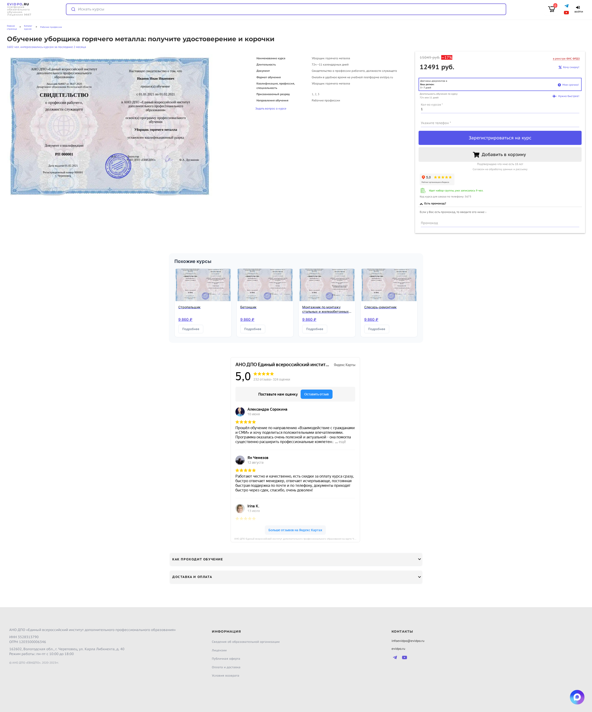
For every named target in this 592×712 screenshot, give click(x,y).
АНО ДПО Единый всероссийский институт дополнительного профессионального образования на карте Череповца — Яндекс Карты (297, 538)
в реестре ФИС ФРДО (566, 58)
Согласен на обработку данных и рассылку (500, 169)
